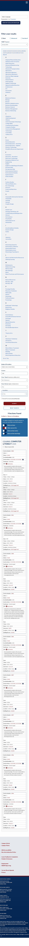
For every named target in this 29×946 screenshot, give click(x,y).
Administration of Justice (12, 61)
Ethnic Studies (9, 176)
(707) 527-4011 (3, 883)
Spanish (7, 320)
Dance (7, 140)
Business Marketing (10, 110)
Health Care (8, 209)
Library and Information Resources (14, 257)
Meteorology (9, 268)
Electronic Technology (11, 158)
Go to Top (6, 358)
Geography (8, 198)
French (7, 191)
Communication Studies (11, 125)
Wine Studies (9, 353)
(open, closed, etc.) (14, 384)
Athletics (7, 92)
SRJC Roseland (4, 905)
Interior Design (9, 229)
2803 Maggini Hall (15, 549)
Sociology (8, 318)
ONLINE (12, 589)
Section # (25, 38)
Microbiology (9, 270)
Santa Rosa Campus (5, 879)
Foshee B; (11, 706)
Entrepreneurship (10, 169)
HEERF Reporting (6, 865)
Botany (7, 101)
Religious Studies (10, 309)
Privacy (4, 872)
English (7, 163)
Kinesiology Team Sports (12, 252)
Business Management (11, 108)
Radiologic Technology (11, 305)
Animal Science (9, 79)
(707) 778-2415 (3, 892)
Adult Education (9, 63)
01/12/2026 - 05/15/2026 (15, 562)
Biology (7, 99)
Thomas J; (11, 545)
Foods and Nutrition (11, 189)
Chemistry (8, 116)
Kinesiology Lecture (10, 250)
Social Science (9, 314)
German (7, 202)
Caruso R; (11, 585)
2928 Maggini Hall (15, 485)
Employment (5, 863)
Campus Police (6, 845)
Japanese (7, 237)
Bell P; (10, 628)
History (7, 215)
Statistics (8, 323)
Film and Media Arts (10, 184)
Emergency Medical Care (12, 160)
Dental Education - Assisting (13, 143)
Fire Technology (9, 185)
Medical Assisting (10, 267)
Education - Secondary (11, 156)
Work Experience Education (12, 355)
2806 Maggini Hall (15, 511)
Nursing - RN (8, 283)
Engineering (8, 162)
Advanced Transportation (12, 68)
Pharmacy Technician (11, 291)
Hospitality (8, 218)
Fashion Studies (9, 182)
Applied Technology (10, 83)
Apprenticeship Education (12, 85)
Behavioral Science (10, 98)
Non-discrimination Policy (9, 852)
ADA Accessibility (6, 850)
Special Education (10, 322)
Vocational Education (11, 342)
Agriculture (8, 70)
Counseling (8, 132)
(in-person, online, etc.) (13, 377)
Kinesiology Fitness (10, 248)
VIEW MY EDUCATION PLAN (10, 22)
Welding (7, 351)
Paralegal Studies (10, 289)
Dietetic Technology (10, 147)
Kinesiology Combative (11, 246)
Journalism (8, 239)
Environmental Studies (11, 172)
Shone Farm (3, 913)
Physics (7, 294)
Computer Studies (10, 127)
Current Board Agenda (8, 870)
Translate (13, 19)
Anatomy (7, 78)
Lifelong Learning (10, 259)
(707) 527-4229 (3, 910)
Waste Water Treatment (12, 348)
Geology (7, 200)
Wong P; (11, 785)
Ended (8, 455)
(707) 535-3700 (3, 918)
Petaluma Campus (5, 887)
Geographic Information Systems (14, 196)
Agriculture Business (11, 72)
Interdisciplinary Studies (12, 228)
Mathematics (9, 265)
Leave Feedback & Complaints (10, 857)
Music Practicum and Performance (14, 274)
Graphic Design (9, 204)
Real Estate (8, 307)
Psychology (8, 300)
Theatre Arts (9, 333)
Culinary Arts (9, 134)
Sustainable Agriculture (11, 327)
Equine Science (9, 174)
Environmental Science (11, 171)
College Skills (9, 123)
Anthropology (9, 81)
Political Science (9, 298)
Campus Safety (6, 843)
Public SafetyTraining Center (4, 896)
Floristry (7, 187)
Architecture (8, 87)
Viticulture (8, 340)
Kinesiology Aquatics (11, 244)
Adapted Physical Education (13, 59)
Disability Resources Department (14, 149)
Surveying (8, 325)
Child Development (10, 118)
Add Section (10, 463)
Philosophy (8, 292)
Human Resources (10, 220)
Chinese (7, 120)
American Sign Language (11, 76)
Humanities (8, 222)
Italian (7, 231)
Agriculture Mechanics (11, 74)
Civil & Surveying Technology (13, 121)
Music (7, 272)
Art (6, 88)
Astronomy (8, 90)
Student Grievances (7, 859)
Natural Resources (10, 279)
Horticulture (8, 217)
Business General (10, 107)
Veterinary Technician (11, 338)
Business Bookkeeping (11, 105)
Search (5, 54)
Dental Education (10, 142)
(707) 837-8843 (3, 901)
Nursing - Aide (9, 281)
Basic (4, 38)
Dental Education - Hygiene (12, 145)
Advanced (14, 38)
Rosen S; (11, 481)
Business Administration (12, 103)
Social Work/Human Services (13, 316)
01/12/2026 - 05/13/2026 (15, 459)
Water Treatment (10, 350)
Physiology (8, 296)
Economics (8, 154)
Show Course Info (9, 447)
